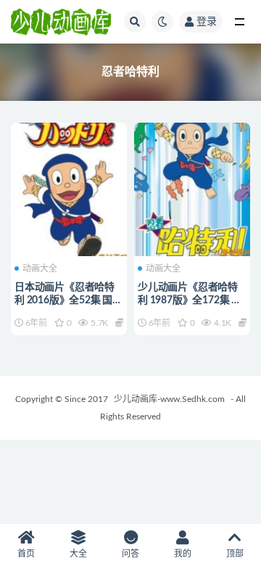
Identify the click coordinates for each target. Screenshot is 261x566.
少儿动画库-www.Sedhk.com (169, 399)
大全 (78, 553)
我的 (182, 553)
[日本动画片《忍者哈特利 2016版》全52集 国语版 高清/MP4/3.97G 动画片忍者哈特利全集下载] (68, 187)
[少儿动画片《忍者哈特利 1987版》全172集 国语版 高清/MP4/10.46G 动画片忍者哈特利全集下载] (192, 187)
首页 (26, 553)
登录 (206, 22)
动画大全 (39, 268)
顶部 (235, 553)
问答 (130, 553)
